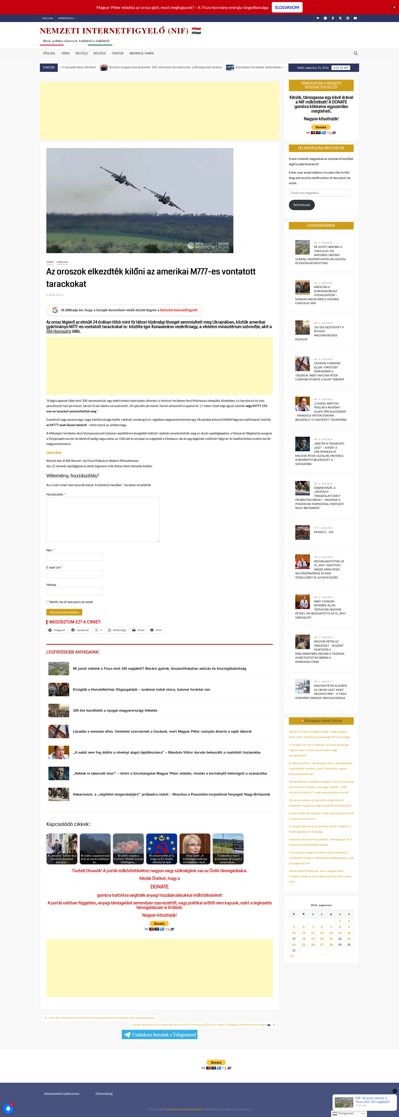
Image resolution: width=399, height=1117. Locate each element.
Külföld (100, 53)
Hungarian (345, 1113)
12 (313, 933)
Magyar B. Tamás (142, 53)
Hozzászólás (55, 494)
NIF (316, 242)
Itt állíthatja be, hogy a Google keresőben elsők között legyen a (129, 310)
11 (303, 933)
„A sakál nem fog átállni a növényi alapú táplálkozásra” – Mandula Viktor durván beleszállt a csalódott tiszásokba (321, 411)
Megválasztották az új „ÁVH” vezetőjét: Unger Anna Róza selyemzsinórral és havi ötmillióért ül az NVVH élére (319, 569)
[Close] (394, 7)
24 (294, 945)
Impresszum (66, 18)
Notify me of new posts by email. (72, 602)
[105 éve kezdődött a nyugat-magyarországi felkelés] (302, 327)
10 (294, 933)
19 (313, 938)
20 (322, 938)
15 (340, 933)
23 (349, 938)
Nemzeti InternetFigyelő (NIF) (184, 1109)
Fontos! (118, 53)
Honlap (51, 584)
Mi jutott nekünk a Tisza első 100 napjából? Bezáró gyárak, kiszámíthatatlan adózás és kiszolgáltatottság (320, 255)
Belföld (82, 53)
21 (331, 938)
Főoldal (49, 53)
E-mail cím (54, 567)
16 (349, 933)
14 (331, 933)
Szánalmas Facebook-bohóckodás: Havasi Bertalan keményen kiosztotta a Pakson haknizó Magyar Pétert (272, 67)
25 (303, 945)
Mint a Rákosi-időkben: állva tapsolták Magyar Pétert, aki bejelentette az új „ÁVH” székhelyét (320, 609)
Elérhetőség (104, 1093)
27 (322, 945)
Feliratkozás (301, 205)
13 (322, 933)
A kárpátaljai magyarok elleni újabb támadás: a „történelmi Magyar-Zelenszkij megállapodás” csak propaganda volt (321, 858)
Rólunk (48, 18)
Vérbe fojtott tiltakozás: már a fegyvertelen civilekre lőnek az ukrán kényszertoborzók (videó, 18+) (320, 876)
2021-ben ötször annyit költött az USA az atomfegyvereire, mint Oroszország (101, 1017)
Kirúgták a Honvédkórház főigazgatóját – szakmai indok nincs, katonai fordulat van (317, 295)
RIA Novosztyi (58, 331)
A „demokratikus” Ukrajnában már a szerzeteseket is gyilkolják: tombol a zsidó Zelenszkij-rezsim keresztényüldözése (320, 768)
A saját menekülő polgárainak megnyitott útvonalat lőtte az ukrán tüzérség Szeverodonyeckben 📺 (201, 1024)
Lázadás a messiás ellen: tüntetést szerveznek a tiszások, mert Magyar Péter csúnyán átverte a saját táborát (319, 371)
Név (50, 550)
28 (331, 945)
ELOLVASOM (287, 7)
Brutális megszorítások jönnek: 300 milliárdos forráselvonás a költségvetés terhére (131, 67)
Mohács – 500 (324, 532)
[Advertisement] (159, 111)
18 (303, 938)
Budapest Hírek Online (323, 720)
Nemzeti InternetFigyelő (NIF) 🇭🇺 (121, 30)
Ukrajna (62, 262)
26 (313, 945)
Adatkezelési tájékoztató (61, 1093)
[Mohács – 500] (302, 532)
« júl (291, 956)
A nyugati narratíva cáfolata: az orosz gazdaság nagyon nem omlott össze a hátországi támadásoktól (319, 750)
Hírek (66, 53)
